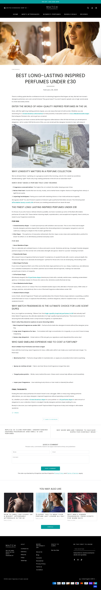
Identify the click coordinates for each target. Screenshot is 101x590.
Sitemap (24, 560)
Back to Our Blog (51, 419)
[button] (88, 8)
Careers (39, 558)
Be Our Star (55, 550)
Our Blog (17, 69)
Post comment (50, 468)
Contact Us (24, 549)
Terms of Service (73, 473)
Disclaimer (39, 561)
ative (41, 114)
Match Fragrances (13, 579)
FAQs (22, 557)
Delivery (23, 551)
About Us (39, 552)
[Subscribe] (94, 549)
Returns (23, 554)
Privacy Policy (59, 473)
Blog (37, 555)
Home (13, 69)
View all (50, 527)
